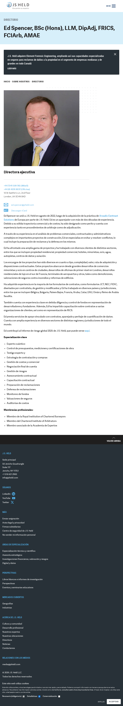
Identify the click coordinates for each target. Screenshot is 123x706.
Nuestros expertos (11, 632)
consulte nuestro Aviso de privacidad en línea (77, 690)
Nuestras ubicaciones (12, 636)
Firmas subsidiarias (11, 527)
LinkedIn (6, 494)
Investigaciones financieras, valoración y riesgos (25, 559)
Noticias (6, 644)
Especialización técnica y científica (18, 551)
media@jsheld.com (11, 664)
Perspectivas (8, 583)
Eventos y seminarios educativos (17, 588)
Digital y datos (9, 563)
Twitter (5, 502)
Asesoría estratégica (12, 555)
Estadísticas (32, 696)
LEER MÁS (12, 68)
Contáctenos (8, 648)
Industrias (7, 608)
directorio (38, 81)
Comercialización (50, 696)
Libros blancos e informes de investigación (22, 579)
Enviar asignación (10, 519)
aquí (87, 331)
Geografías (7, 604)
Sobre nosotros (21, 81)
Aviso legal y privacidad (13, 523)
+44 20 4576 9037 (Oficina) (17, 189)
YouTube (6, 498)
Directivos (7, 640)
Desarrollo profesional (12, 628)
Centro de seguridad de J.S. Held (17, 531)
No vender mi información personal (18, 535)
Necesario (11, 696)
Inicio (7, 81)
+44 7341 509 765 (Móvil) (16, 186)
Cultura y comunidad (12, 624)
